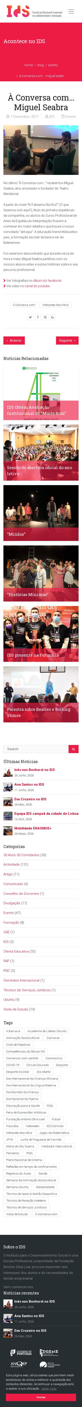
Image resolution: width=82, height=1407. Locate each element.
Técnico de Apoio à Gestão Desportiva (31, 1194)
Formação (11, 923)
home (28, 65)
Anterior (15, 340)
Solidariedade (45, 1187)
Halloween (32, 1126)
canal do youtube (37, 286)
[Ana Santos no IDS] (8, 787)
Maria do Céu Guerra (20, 1146)
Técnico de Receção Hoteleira (26, 1200)
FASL (50, 1105)
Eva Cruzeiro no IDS (30, 799)
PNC (6, 971)
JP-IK (9, 1139)
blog (40, 65)
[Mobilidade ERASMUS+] (8, 831)
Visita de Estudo (15, 1009)
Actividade (11, 864)
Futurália (12, 1126)
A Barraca (13, 1031)
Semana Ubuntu (17, 1187)
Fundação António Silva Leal (25, 1119)
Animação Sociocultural (22, 1038)
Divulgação (11, 903)
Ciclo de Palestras (18, 1044)
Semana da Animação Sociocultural (31, 1180)
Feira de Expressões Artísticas (26, 1112)
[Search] (74, 749)
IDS (52, 117)
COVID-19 (12, 1065)
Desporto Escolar (17, 1071)
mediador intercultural (56, 1146)
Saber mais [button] (48, 1388)
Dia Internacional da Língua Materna (31, 1085)
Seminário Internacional (21, 980)
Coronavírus (54, 1058)
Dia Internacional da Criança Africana (32, 1078)
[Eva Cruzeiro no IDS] (8, 801)
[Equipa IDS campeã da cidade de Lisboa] (8, 816)
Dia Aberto (44, 1071)
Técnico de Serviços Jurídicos (27, 990)
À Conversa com (24, 305)
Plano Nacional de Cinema (24, 1160)
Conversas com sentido (22, 1058)
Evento (53, 65)
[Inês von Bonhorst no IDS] (8, 772)
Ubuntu (8, 1000)
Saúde (42, 1173)
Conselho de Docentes (21, 894)
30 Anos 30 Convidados (21, 855)
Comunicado (13, 884)
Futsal (56, 1119)
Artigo (8, 874)
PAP (6, 961)
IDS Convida (55, 1126)
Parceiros (12, 1153)
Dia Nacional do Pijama (22, 1099)
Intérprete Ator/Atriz (56, 305)
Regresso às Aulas (18, 1173)
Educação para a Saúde (23, 1105)
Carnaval (53, 1038)
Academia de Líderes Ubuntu (47, 1031)
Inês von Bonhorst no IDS (34, 770)
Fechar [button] (41, 1397)
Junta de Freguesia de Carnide (40, 1139)
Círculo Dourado (37, 1065)
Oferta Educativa (16, 951)
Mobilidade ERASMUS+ (32, 828)
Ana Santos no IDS (29, 784)
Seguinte (66, 340)
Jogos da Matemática (54, 1133)
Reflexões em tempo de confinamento (31, 1166)
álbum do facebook (47, 280)
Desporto (62, 1065)
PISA (29, 1153)
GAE (6, 932)
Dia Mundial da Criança (22, 1092)
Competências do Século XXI (25, 1051)
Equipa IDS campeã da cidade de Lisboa (46, 814)
